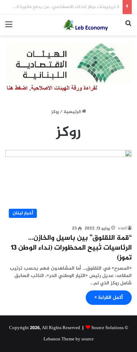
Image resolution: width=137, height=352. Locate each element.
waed (122, 228)
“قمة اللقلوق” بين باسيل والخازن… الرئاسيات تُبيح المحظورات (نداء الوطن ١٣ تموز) (71, 248)
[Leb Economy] (91, 25)
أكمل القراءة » (108, 298)
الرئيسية (73, 112)
